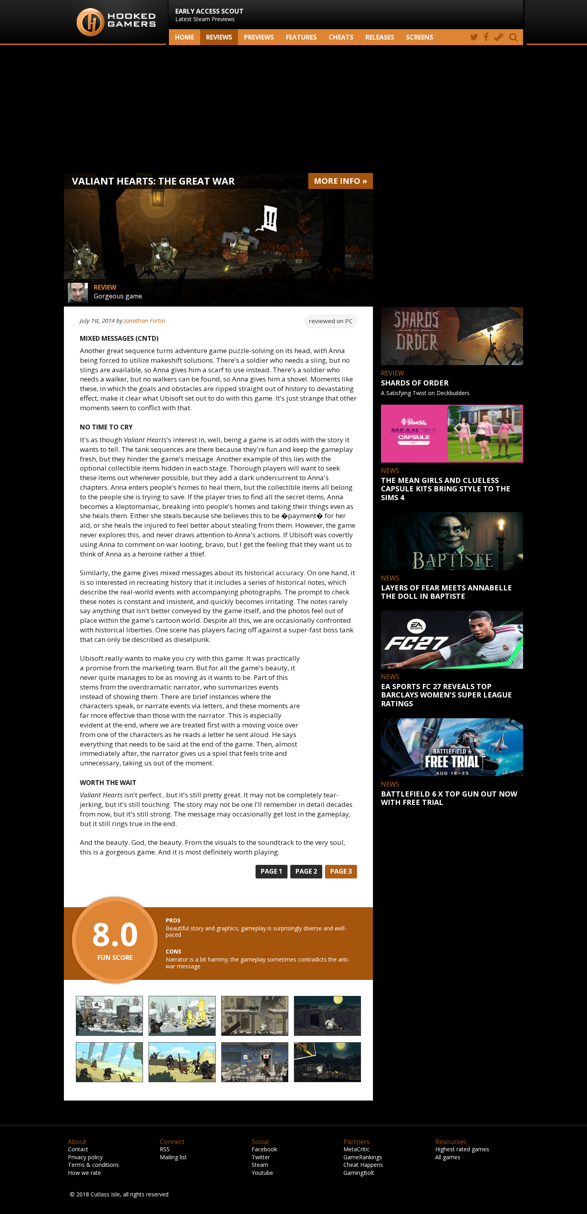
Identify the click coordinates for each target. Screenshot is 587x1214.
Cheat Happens (363, 1164)
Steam (260, 1164)
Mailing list (173, 1157)
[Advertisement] (293, 109)
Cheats (341, 37)
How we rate (84, 1172)
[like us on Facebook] (486, 37)
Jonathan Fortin (144, 320)
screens (419, 37)
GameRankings (362, 1157)
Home (184, 37)
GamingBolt (358, 1172)
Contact (78, 1149)
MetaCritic (356, 1149)
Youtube (262, 1172)
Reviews (219, 37)
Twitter (261, 1157)
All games (447, 1157)
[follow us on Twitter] (474, 37)
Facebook (264, 1149)
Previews (259, 37)
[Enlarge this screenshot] (109, 1016)
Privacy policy (85, 1157)
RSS (165, 1149)
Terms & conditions (93, 1164)
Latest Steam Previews (209, 15)
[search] (514, 37)
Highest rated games (462, 1149)
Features (301, 37)
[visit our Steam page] (499, 37)
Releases (379, 37)
